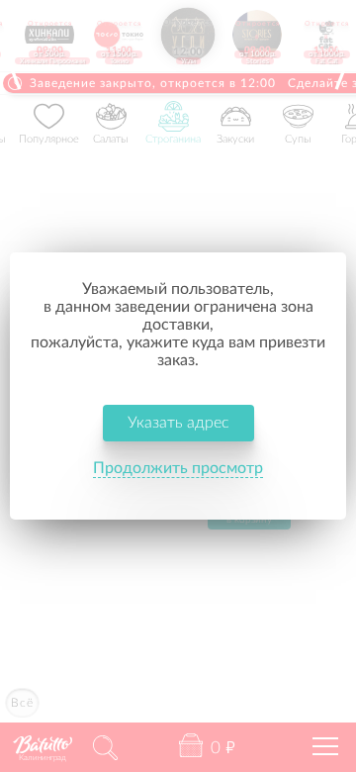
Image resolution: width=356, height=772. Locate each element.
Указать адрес (178, 423)
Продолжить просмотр (178, 468)
